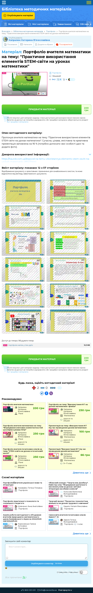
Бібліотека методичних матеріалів (28, 31)
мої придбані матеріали (17, 122)
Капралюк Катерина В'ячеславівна (29, 40)
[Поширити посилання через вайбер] (51, 393)
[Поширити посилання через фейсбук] (46, 393)
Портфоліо (50, 31)
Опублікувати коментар (46, 563)
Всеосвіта (6, 31)
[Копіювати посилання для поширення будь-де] (42, 393)
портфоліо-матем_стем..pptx (20, 345)
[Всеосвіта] (4, 2)
